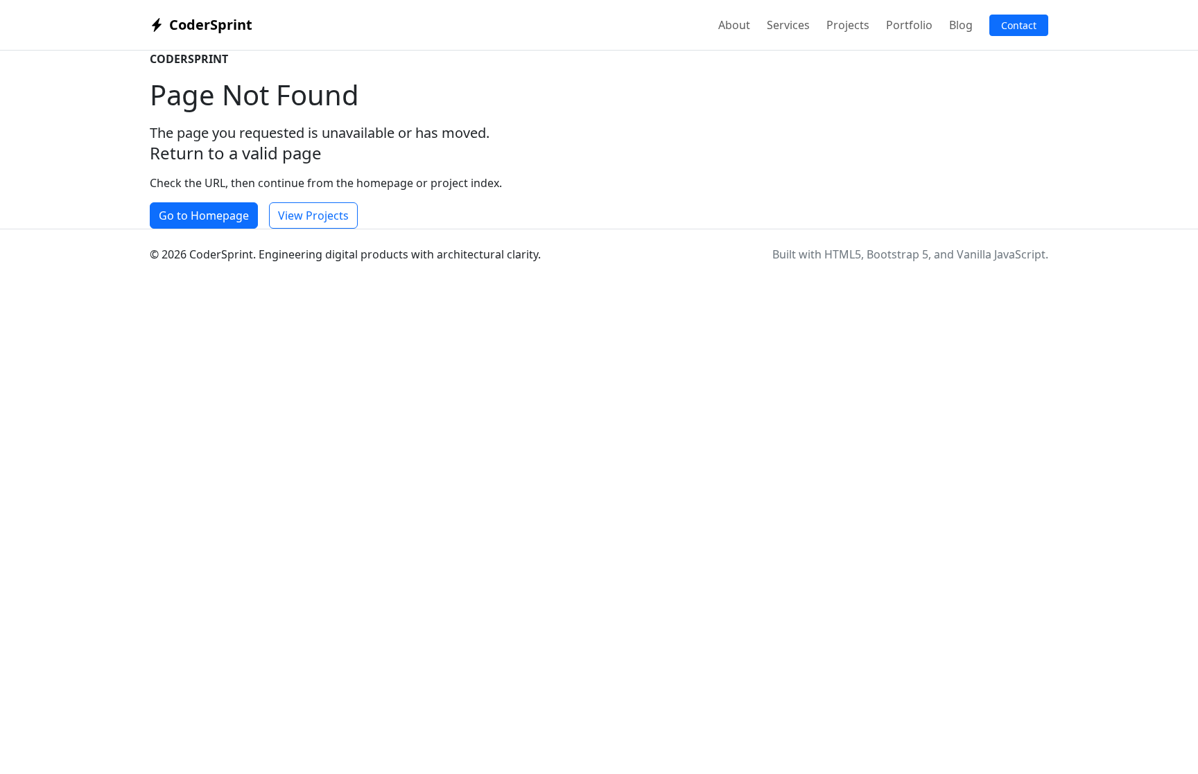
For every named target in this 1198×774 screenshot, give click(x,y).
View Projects (313, 215)
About (734, 25)
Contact (1018, 25)
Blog (961, 25)
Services (788, 25)
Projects (847, 25)
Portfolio (909, 25)
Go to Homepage (204, 215)
